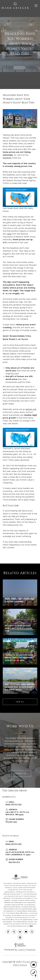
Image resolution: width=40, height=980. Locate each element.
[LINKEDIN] (20, 931)
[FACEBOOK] (8, 931)
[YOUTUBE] (26, 931)
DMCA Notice (20, 965)
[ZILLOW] (20, 937)
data (30, 178)
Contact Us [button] (20, 773)
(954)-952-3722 (14, 862)
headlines (7, 158)
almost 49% (31, 409)
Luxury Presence (27, 950)
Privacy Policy (30, 962)
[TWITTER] (32, 931)
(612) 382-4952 (11, 822)
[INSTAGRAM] (14, 931)
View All (20, 702)
